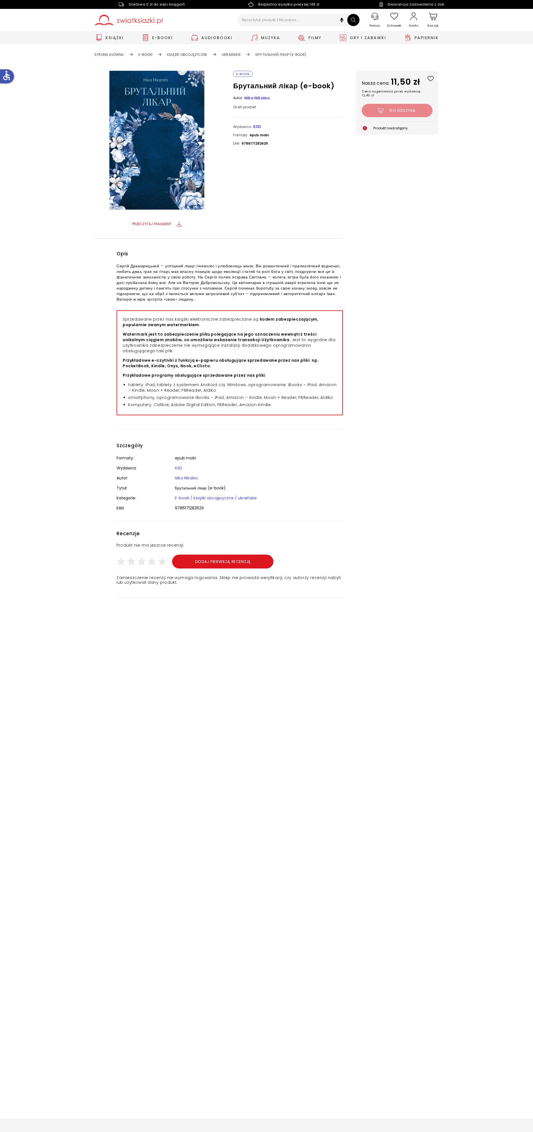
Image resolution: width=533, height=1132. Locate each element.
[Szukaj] (353, 20)
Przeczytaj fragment (152, 224)
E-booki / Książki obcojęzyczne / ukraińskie (216, 498)
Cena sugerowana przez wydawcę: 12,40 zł (391, 93)
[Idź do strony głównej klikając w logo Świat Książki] (128, 20)
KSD (257, 126)
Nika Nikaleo (257, 98)
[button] (342, 20)
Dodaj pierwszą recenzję (223, 561)
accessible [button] (6, 75)
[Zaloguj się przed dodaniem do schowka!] (430, 78)
